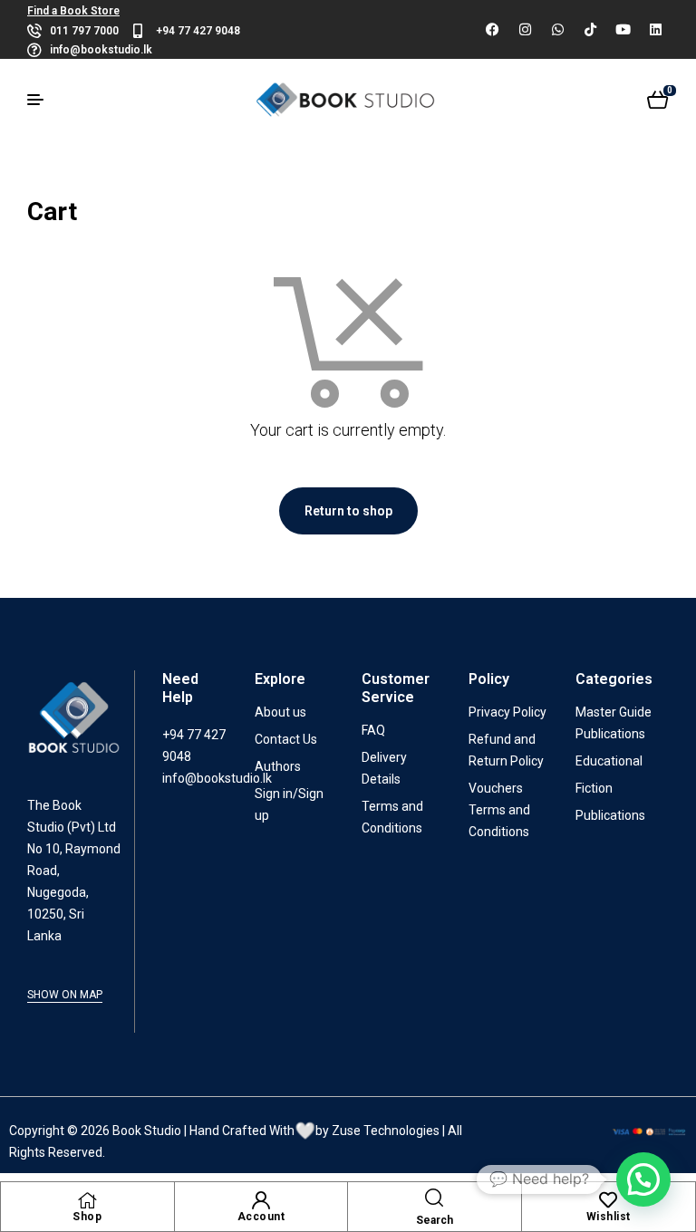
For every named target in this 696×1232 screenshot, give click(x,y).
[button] (643, 1179)
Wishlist (608, 1216)
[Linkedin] (655, 29)
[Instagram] (524, 29)
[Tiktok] (590, 29)
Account (261, 1216)
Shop (87, 1216)
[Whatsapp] (557, 29)
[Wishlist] (608, 1200)
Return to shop (348, 511)
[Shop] (87, 1200)
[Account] (261, 1200)
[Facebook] (492, 29)
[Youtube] (622, 29)
